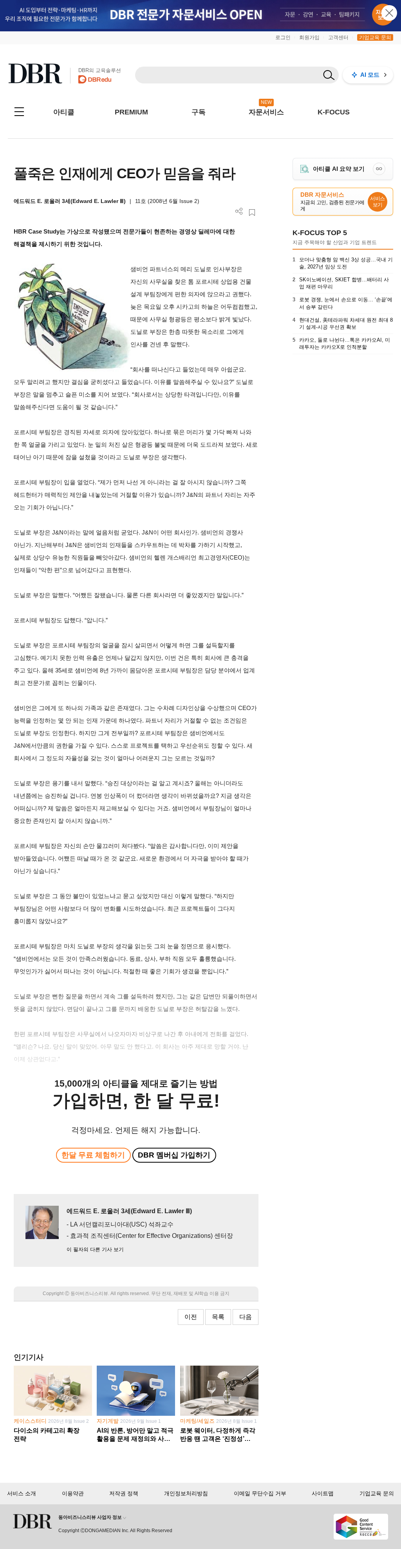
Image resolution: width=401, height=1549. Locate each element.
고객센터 (338, 37)
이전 (190, 1316)
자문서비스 (266, 112)
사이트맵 (323, 1493)
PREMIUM (131, 112)
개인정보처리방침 (186, 1493)
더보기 (239, 211)
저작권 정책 (123, 1493)
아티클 (63, 112)
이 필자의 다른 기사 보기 (95, 1249)
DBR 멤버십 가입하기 (174, 1155)
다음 (245, 1316)
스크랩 (252, 212)
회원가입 (309, 37)
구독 (198, 112)
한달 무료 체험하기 (93, 1155)
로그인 (283, 37)
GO (379, 169)
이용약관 (73, 1493)
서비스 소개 (21, 1493)
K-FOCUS (334, 112)
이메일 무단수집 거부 (260, 1493)
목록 (218, 1316)
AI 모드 (369, 74)
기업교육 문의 (375, 37)
